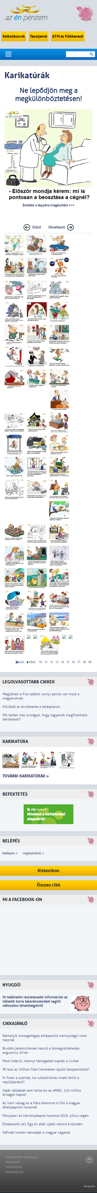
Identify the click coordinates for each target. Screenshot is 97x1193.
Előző (36, 227)
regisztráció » (33, 853)
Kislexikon (48, 870)
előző (32, 662)
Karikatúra (15, 741)
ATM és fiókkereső (67, 36)
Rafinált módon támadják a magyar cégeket (36, 1132)
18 (84, 662)
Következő (56, 227)
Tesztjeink (38, 36)
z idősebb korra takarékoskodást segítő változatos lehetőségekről (35, 1001)
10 (40, 662)
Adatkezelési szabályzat (21, 1157)
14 (62, 662)
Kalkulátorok (13, 36)
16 (73, 662)
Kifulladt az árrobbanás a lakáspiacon (31, 707)
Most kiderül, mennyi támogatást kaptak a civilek (40, 1061)
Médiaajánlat (14, 1172)
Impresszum (13, 1167)
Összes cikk (48, 885)
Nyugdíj (11, 985)
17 (78, 662)
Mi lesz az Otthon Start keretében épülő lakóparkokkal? (46, 1069)
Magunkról (12, 1162)
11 (46, 662)
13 (56, 662)
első (21, 662)
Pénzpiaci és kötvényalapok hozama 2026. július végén (45, 1116)
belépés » (10, 853)
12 (51, 662)
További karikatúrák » (25, 776)
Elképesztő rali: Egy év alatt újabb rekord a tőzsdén (42, 1124)
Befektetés (15, 794)
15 (67, 662)
